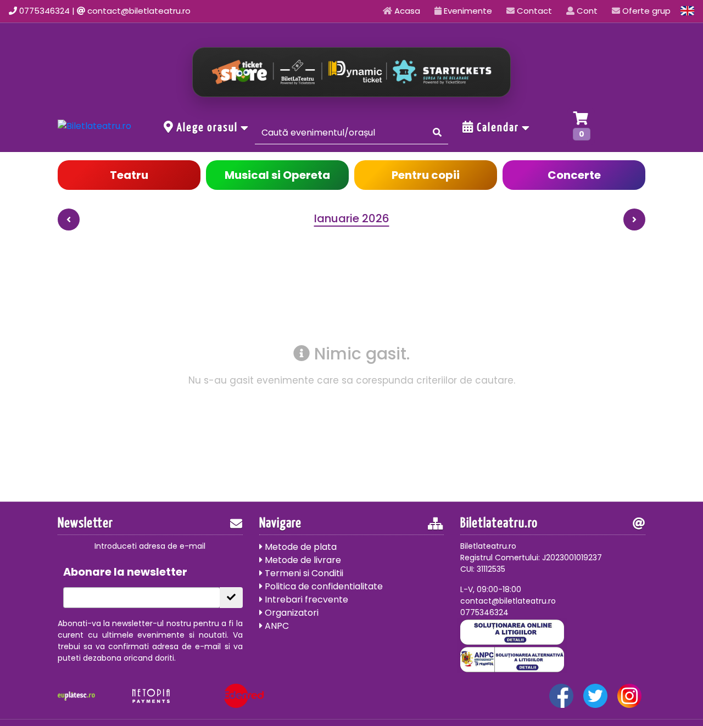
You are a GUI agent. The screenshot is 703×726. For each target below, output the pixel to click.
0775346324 (44, 10)
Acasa (406, 10)
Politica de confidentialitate (323, 586)
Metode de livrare (302, 560)
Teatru (129, 175)
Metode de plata (300, 547)
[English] (687, 10)
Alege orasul (207, 127)
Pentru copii (426, 175)
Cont (586, 10)
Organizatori (291, 612)
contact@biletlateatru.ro (139, 10)
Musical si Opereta (277, 175)
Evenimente (467, 10)
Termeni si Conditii (303, 573)
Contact (533, 10)
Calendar (498, 127)
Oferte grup (645, 10)
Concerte (574, 175)
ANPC (276, 626)
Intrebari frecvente (305, 599)
